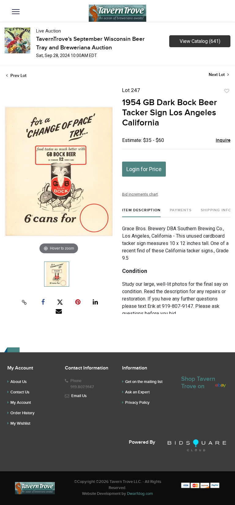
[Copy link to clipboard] (24, 302)
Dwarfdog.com (140, 493)
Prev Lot (17, 75)
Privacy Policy (137, 402)
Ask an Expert (137, 392)
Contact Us (19, 392)
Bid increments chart (140, 194)
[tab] (141, 212)
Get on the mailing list (143, 381)
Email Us (79, 395)
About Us (18, 381)
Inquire (223, 140)
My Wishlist (20, 423)
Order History (22, 413)
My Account (20, 402)
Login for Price (144, 169)
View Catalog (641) (200, 41)
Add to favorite (226, 91)
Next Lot (217, 74)
